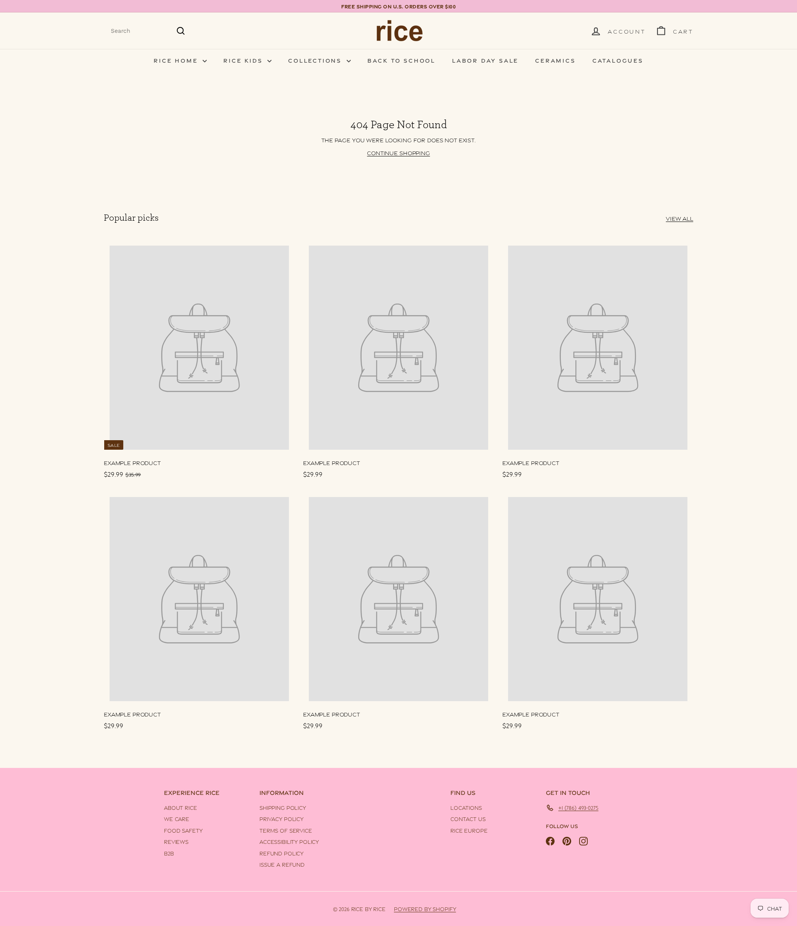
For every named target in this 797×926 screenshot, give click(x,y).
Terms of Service (285, 830)
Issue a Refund (282, 864)
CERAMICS (555, 59)
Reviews (176, 841)
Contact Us (468, 818)
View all (679, 218)
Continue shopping (398, 152)
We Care (176, 818)
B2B (169, 853)
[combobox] (148, 31)
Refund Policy (281, 853)
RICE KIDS (244, 59)
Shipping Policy (282, 807)
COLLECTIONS (316, 59)
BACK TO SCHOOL (401, 59)
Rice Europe (468, 830)
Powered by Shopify (425, 908)
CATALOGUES (617, 59)
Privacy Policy (281, 818)
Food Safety (183, 830)
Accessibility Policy (289, 841)
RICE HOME (177, 59)
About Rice (180, 807)
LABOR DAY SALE (485, 59)
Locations (466, 807)
